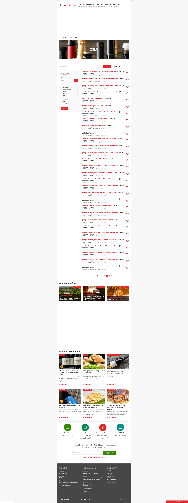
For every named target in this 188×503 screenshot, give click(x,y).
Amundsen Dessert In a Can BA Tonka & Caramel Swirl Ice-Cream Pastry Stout (100, 179)
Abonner (115, 4)
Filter (64, 108)
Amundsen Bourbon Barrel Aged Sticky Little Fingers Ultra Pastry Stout (100, 112)
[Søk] (127, 4)
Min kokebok (104, 6)
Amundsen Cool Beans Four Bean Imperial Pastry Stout (97, 205)
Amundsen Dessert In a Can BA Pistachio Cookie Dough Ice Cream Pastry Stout (100, 232)
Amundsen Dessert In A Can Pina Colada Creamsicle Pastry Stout (100, 145)
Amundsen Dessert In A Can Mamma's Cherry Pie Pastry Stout (99, 138)
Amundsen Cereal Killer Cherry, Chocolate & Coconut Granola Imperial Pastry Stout (100, 185)
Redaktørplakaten (73, 482)
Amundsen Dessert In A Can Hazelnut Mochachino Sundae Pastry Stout (100, 71)
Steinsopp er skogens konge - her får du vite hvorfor (94, 371)
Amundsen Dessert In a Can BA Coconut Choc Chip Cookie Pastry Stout (100, 172)
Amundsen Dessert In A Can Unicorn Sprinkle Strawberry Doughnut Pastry (100, 85)
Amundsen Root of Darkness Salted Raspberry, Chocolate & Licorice (100, 212)
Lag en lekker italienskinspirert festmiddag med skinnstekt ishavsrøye (116, 407)
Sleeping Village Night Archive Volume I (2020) (95, 159)
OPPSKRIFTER (90, 4)
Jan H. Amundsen (63, 473)
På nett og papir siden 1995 (89, 468)
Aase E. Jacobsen (63, 468)
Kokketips (115, 6)
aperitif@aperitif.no (87, 484)
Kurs (97, 4)
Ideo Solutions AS (121, 499)
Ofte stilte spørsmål (87, 488)
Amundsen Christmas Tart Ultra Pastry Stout (94, 105)
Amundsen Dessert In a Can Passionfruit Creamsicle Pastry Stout (100, 152)
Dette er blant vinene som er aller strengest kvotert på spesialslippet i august (69, 372)
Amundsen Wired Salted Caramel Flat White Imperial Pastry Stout (100, 192)
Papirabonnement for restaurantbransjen (93, 477)
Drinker (89, 6)
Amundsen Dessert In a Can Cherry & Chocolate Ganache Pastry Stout (100, 239)
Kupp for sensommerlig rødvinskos (117, 371)
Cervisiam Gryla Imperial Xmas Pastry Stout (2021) (96, 118)
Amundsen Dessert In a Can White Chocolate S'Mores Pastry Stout (100, 266)
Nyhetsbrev (98, 6)
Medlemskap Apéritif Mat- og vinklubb (92, 479)
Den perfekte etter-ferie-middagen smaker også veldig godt (93, 406)
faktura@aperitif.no (111, 479)
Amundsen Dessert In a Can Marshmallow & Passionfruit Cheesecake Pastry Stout (100, 246)
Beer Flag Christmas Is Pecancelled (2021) (94, 98)
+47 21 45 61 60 (90, 485)
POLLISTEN (80, 4)
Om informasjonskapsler (65, 485)
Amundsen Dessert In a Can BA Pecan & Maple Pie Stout (97, 219)
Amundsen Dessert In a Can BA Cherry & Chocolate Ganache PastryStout (100, 165)
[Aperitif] (67, 5)
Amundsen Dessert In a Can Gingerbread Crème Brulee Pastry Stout (100, 252)
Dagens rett (79, 6)
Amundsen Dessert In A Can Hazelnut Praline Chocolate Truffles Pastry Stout (100, 78)
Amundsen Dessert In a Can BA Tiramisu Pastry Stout (97, 226)
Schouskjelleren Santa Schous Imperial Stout (94, 125)
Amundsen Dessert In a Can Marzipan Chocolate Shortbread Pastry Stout (100, 259)
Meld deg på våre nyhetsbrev (90, 493)
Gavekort (93, 6)
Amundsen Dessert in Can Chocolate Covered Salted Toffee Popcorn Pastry (100, 92)
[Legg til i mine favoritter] (127, 73)
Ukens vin (85, 6)
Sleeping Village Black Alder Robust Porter (94, 132)
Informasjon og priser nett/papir (90, 473)
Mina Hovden (62, 477)
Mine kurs (110, 6)
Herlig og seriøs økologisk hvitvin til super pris (69, 406)
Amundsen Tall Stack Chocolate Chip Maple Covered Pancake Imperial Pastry (100, 199)
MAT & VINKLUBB (106, 4)
